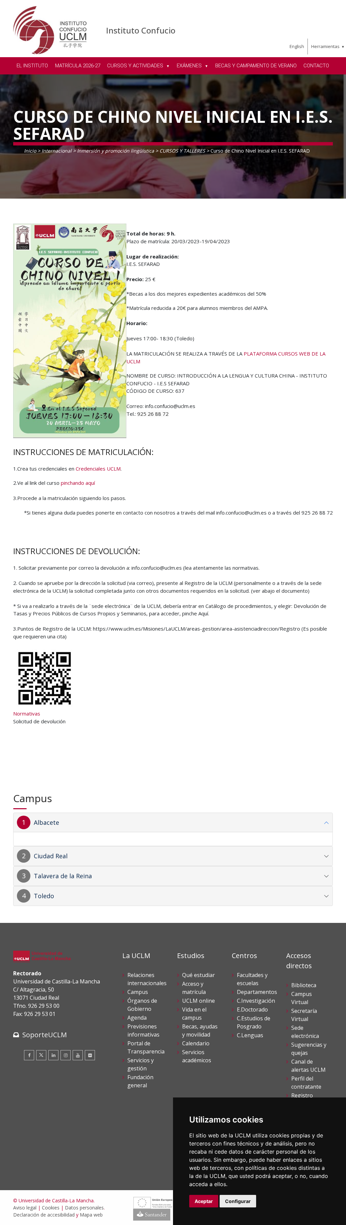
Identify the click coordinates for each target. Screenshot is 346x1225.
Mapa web (91, 1214)
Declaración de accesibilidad (44, 1214)
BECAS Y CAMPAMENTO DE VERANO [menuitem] (256, 66)
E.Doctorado (252, 1009)
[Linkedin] (53, 1055)
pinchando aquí (78, 482)
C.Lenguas (250, 1035)
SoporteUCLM (44, 1034)
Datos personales (84, 1207)
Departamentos (257, 992)
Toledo (44, 896)
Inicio (30, 151)
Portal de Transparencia (146, 1047)
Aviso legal (24, 1207)
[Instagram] (65, 1055)
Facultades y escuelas (252, 979)
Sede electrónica (305, 1032)
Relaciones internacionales (147, 979)
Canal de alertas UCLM (308, 1065)
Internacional (57, 151)
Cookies (50, 1207)
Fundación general (140, 1081)
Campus (137, 992)
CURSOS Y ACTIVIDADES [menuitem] (136, 66)
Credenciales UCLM (98, 468)
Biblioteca (303, 985)
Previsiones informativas (143, 1030)
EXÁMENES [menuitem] (190, 66)
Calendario (195, 1043)
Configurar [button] (238, 1201)
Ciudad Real (51, 856)
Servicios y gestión (140, 1064)
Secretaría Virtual (304, 1015)
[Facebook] (29, 1055)
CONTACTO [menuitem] (316, 66)
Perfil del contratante (306, 1082)
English (297, 46)
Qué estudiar (198, 975)
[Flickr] (90, 1055)
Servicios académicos (196, 1056)
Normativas (26, 713)
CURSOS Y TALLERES (182, 151)
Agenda (137, 1017)
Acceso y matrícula (194, 988)
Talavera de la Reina (63, 876)
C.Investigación (256, 1000)
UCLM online (198, 1000)
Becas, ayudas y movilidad (200, 1030)
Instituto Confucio (140, 30)
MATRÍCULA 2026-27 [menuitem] (77, 66)
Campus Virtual (301, 998)
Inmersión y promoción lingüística (115, 151)
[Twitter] (41, 1055)
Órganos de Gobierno (142, 1005)
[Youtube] (78, 1055)
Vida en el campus (194, 1013)
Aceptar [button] (204, 1201)
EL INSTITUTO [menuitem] (32, 66)
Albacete (46, 822)
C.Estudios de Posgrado (253, 1022)
